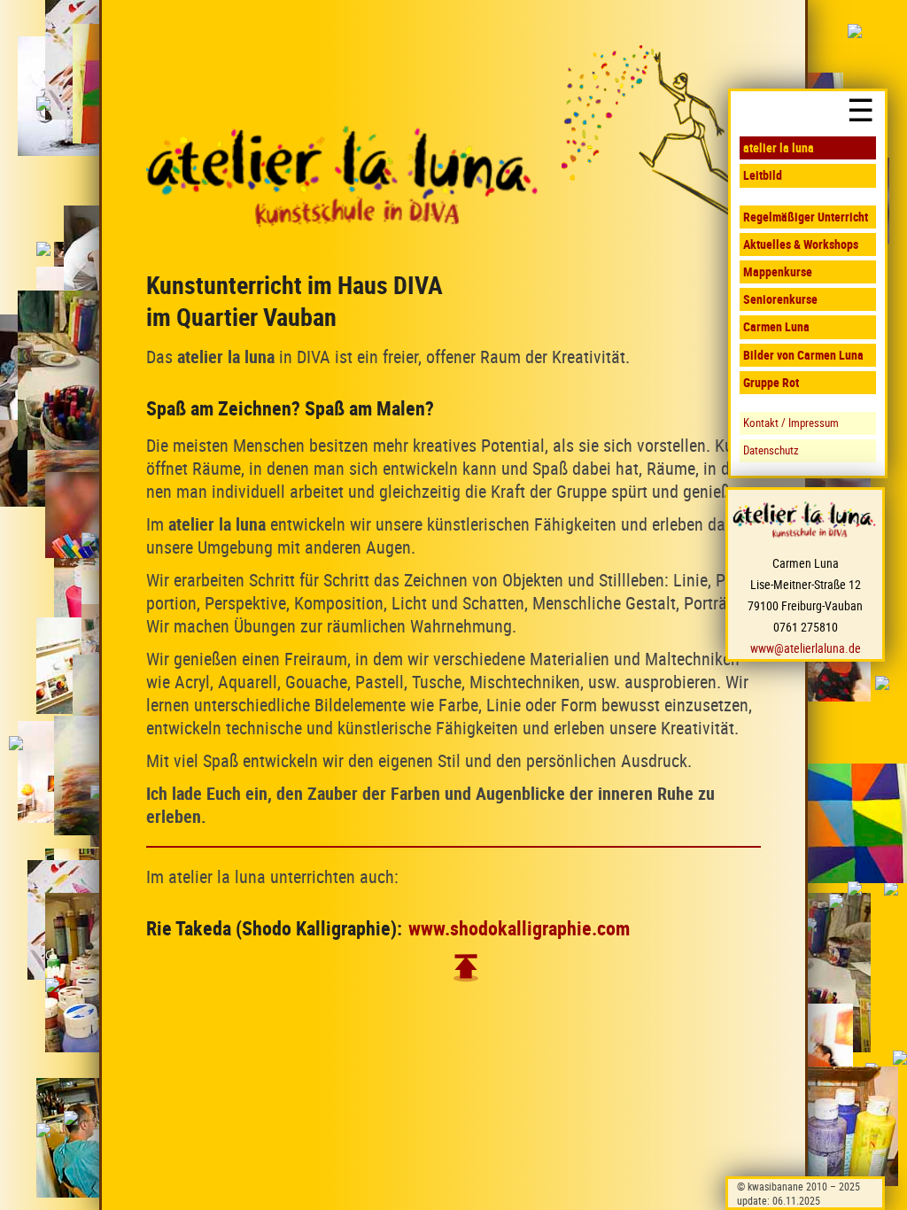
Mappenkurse (777, 271)
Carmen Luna (776, 326)
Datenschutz (771, 450)
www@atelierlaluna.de (805, 648)
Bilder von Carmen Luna (803, 354)
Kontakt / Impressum (791, 422)
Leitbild (762, 175)
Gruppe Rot (771, 382)
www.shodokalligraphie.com (519, 928)
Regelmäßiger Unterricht (805, 216)
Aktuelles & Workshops (800, 244)
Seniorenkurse (780, 299)
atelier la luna (778, 147)
